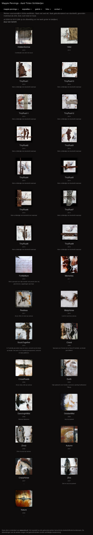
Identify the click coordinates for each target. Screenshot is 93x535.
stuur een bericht (10, 22)
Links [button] (48, 9)
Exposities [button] (26, 9)
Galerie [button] (38, 9)
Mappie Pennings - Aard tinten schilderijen (23, 3)
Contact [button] (57, 9)
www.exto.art (24, 530)
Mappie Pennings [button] (10, 9)
